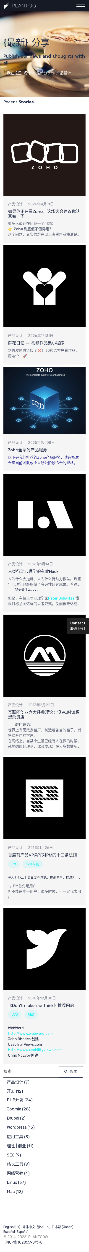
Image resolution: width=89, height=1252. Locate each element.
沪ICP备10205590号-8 (23, 1242)
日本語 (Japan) (62, 1227)
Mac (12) (15, 1191)
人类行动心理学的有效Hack (33, 571)
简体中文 (28, 1227)
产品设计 (15, 204)
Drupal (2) (16, 1118)
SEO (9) (14, 1155)
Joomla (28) (18, 1109)
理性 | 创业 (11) (20, 1146)
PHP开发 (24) (20, 1099)
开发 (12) (15, 1091)
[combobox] (31, 1072)
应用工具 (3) (18, 1136)
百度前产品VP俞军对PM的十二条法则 (42, 855)
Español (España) (15, 1232)
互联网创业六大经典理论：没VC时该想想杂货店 (43, 714)
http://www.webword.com (30, 1033)
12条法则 (32, 864)
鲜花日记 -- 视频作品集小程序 (36, 343)
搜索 (73, 1072)
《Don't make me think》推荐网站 (41, 1005)
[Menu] (79, 5)
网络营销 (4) (18, 1173)
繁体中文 (43, 1227)
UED (31, 1015)
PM (14, 864)
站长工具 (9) (18, 1164)
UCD (15, 1015)
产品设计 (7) (18, 1082)
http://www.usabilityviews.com (35, 1050)
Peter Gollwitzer (62, 598)
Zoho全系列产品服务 (27, 450)
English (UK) (12, 1227)
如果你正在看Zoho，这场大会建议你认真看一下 (44, 214)
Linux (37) (16, 1182)
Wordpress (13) (21, 1127)
